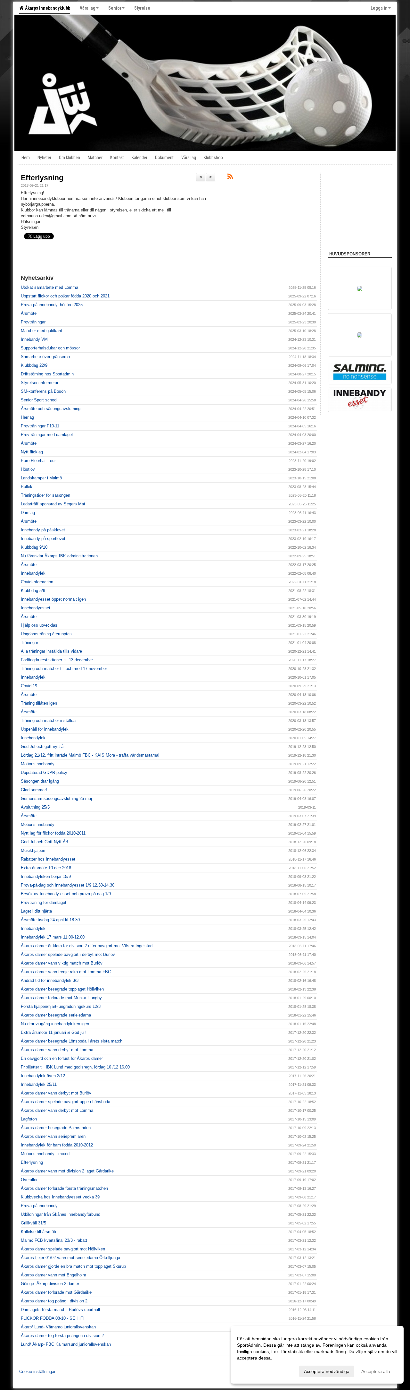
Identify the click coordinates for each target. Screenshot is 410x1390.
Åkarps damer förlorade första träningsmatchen (64, 1188)
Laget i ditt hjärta (36, 911)
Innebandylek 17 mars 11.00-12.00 (53, 937)
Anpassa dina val (254, 1370)
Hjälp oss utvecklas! (40, 625)
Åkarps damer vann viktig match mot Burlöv (61, 963)
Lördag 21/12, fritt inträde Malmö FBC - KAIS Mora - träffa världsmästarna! (90, 755)
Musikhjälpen (33, 850)
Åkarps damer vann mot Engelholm (53, 1275)
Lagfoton (29, 1119)
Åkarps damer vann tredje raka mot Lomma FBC (66, 971)
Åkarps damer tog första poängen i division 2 (62, 1335)
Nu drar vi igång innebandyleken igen (55, 1023)
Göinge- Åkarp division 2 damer (50, 1283)
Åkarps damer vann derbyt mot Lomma (57, 1049)
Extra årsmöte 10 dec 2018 (46, 867)
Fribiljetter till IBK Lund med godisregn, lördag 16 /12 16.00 (75, 1067)
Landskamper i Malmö (41, 478)
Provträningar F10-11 (40, 426)
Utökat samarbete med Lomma (49, 287)
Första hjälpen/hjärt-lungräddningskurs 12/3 (61, 1006)
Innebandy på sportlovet (43, 538)
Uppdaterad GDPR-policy (44, 772)
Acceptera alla (375, 1371)
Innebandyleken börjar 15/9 (46, 876)
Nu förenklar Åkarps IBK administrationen (59, 555)
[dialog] (317, 1355)
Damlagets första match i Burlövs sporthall (60, 1309)
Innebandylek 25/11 (39, 1084)
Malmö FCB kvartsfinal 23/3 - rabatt (54, 1240)
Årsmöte (29, 313)
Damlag (28, 512)
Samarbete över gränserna (45, 356)
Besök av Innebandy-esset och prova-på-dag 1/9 (66, 893)
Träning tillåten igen (39, 703)
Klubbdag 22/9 (34, 365)
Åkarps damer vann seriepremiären (53, 1136)
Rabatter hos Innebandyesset (48, 859)
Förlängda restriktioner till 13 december (57, 659)
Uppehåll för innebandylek (45, 729)
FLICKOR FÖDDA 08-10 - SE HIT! (53, 1318)
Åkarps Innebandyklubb (46, 8)
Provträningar (33, 322)
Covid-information (37, 581)
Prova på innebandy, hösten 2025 (52, 304)
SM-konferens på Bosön (43, 391)
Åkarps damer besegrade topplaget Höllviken (62, 989)
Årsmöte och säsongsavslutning (50, 408)
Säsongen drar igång (40, 781)
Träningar (29, 642)
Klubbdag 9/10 (34, 547)
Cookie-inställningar (37, 1371)
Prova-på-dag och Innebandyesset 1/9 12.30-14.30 (67, 885)
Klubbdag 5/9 (33, 590)
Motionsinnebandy (37, 763)
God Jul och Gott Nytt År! (44, 841)
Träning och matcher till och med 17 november (64, 668)
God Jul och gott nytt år (43, 746)
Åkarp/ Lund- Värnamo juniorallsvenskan (58, 1327)
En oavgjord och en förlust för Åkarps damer (62, 1058)
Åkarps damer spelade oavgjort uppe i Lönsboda (65, 1101)
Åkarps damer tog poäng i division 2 (54, 1301)
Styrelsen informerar (39, 382)
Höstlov (28, 469)
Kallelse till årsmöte (39, 1231)
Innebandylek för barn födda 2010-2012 (57, 1145)
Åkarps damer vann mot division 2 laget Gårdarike (67, 1171)
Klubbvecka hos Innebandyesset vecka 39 (60, 1197)
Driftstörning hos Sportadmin (47, 374)
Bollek (26, 486)
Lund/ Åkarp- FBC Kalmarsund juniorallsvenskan (66, 1344)
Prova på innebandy (39, 1205)
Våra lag (87, 8)
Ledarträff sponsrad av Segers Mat (53, 504)
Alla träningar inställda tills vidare (51, 651)
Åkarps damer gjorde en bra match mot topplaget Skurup (73, 1266)
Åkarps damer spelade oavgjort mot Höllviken (63, 1249)
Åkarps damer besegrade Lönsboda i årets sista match (71, 1041)
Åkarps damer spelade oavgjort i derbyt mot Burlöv (68, 954)
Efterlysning (42, 178)
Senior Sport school (39, 400)
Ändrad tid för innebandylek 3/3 (49, 980)
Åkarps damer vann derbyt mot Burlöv (56, 1093)
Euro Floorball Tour (38, 460)
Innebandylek (33, 573)
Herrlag (27, 417)
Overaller (29, 1179)
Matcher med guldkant (41, 330)
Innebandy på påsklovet (43, 530)
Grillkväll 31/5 (33, 1223)
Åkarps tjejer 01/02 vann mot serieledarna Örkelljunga (70, 1257)
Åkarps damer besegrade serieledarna (56, 1015)
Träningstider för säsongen (45, 495)
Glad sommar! (34, 789)
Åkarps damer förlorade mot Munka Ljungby (61, 997)
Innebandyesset (35, 607)
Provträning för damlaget (43, 902)
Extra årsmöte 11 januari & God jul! (53, 1032)
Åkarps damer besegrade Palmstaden (56, 1127)
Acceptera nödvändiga (326, 1371)
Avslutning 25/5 (35, 807)
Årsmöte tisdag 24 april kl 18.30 (50, 919)
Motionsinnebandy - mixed (45, 1153)
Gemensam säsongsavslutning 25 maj (56, 798)
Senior (114, 8)
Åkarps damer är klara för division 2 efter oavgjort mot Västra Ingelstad (86, 945)
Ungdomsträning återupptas (46, 633)
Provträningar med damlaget (47, 434)
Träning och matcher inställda (48, 720)
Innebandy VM (34, 339)
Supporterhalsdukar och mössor (50, 348)
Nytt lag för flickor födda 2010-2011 (53, 833)
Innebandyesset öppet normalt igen (53, 599)
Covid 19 (29, 685)
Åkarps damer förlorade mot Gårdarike (56, 1292)
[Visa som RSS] (230, 177)
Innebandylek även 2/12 (43, 1075)
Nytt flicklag (32, 452)
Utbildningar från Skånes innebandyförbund (60, 1214)
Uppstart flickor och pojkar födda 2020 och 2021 (65, 296)
